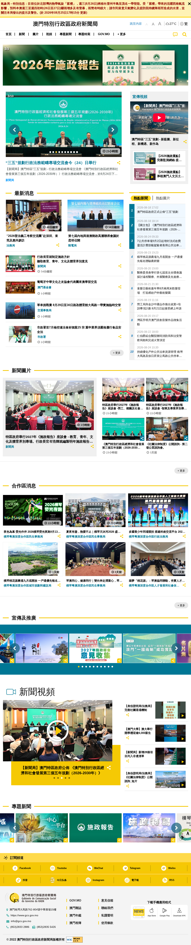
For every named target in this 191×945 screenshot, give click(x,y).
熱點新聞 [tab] (141, 198)
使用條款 (107, 922)
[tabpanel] (95, 648)
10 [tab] (112, 667)
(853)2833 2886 (19, 927)
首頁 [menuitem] (9, 34)
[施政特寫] (149, 828)
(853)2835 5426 (46, 927)
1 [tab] (79, 667)
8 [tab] (105, 667)
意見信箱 (107, 900)
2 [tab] (82, 667)
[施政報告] (95, 828)
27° (173, 23)
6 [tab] (97, 667)
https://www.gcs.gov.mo (24, 915)
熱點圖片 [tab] (163, 198)
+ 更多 (116, 352)
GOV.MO (75, 900)
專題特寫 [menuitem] (84, 34)
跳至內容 (136, 23)
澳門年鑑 (75, 915)
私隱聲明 (107, 915)
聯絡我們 (107, 908)
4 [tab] (90, 667)
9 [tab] (108, 667)
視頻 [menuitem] (49, 34)
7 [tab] (101, 667)
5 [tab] (94, 667)
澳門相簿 (75, 922)
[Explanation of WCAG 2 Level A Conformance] (74, 939)
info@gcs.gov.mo (21, 921)
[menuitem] (22, 34)
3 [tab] (86, 667)
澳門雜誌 (75, 908)
